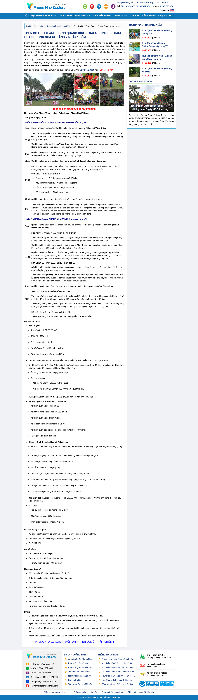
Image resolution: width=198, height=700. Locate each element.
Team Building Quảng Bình (58, 26)
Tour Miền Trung (102, 15)
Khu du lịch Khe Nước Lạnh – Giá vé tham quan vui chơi (126, 671)
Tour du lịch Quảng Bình (35, 59)
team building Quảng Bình (72, 62)
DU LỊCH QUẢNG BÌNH (75, 654)
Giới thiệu (140, 2)
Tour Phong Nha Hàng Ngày (145, 24)
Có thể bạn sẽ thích (140, 81)
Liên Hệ (164, 2)
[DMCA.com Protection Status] (167, 680)
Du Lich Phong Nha (47, 6)
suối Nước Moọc (89, 52)
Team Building (120, 15)
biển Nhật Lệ (66, 52)
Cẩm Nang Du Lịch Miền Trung (81, 684)
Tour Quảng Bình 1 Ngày (78, 663)
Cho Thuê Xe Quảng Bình (79, 671)
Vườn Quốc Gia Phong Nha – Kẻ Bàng (85, 659)
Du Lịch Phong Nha (34, 26)
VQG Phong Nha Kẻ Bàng (43, 15)
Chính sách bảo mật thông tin (141, 692)
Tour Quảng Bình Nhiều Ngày (80, 667)
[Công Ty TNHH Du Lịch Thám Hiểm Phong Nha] (148, 680)
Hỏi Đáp (149, 2)
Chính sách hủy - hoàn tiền (85, 692)
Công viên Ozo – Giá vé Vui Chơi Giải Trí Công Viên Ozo (127, 684)
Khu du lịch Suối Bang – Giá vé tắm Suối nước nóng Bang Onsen (130, 663)
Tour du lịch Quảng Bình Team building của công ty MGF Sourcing (149, 107)
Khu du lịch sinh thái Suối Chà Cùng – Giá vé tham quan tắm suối (131, 667)
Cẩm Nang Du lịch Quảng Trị (157, 15)
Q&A (157, 2)
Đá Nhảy (77, 52)
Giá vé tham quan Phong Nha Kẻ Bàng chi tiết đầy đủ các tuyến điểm (132, 659)
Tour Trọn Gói (82, 15)
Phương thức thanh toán (112, 692)
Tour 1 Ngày (65, 15)
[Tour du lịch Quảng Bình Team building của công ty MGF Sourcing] (151, 86)
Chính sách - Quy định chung (56, 692)
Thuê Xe (135, 15)
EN (172, 10)
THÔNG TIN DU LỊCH (108, 654)
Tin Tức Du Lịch (75, 680)
